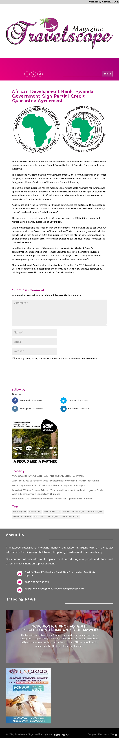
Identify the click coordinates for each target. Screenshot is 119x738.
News (38, 517)
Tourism (52, 517)
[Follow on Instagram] (40, 74)
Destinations (52, 512)
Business (35, 512)
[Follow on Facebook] (27, 74)
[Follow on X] (33, 74)
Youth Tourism (70, 517)
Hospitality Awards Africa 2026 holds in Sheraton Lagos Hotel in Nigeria (48, 485)
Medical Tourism (22, 517)
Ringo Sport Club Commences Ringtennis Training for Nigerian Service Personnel (52, 498)
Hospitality (95, 512)
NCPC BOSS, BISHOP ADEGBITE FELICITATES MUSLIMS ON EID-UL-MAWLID (48, 476)
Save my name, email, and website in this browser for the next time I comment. (57, 358)
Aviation (19, 512)
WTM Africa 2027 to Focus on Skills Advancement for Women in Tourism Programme (55, 480)
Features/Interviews (73, 512)
